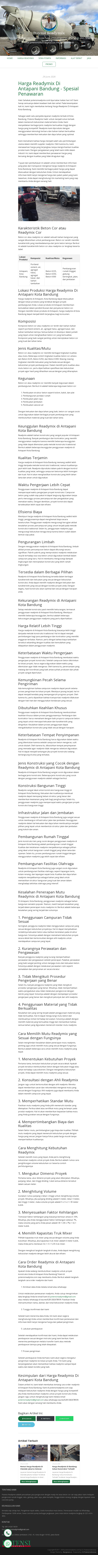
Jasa (89, 58)
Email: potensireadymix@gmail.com (40, 42)
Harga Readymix (25, 58)
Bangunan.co (67, 1552)
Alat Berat (76, 58)
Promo (49, 64)
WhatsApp (65, 1419)
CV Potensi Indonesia (89, 1552)
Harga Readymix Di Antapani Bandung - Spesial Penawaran (48, 88)
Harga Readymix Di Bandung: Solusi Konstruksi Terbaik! (64, 1467)
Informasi (61, 58)
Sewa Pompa (44, 58)
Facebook (27, 1419)
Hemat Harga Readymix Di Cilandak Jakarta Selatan (31, 1467)
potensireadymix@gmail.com (63, 1296)
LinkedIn (27, 1425)
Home (10, 58)
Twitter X (46, 1419)
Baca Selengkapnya (29, 1482)
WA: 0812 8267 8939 (65, 42)
